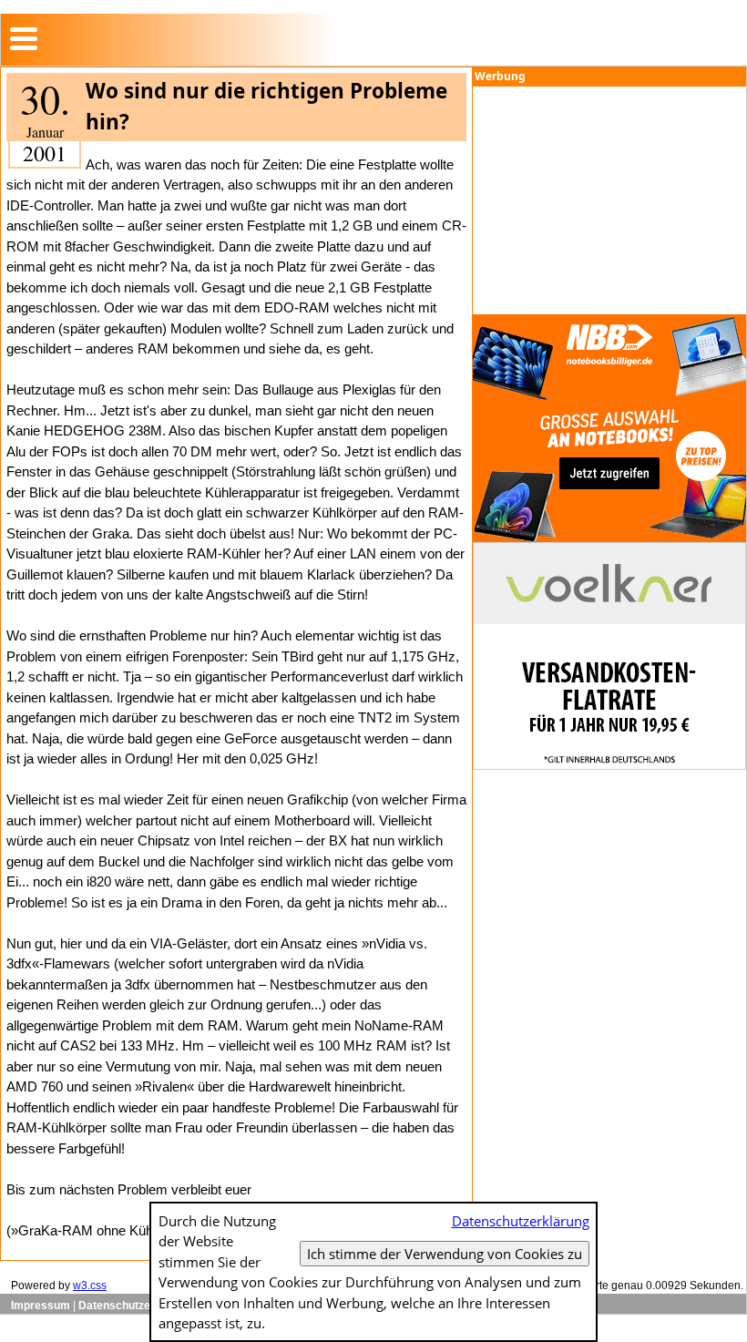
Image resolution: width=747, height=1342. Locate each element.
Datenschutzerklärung (136, 1305)
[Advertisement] (609, 200)
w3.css (90, 1285)
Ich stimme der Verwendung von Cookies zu (444, 1254)
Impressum (40, 1305)
